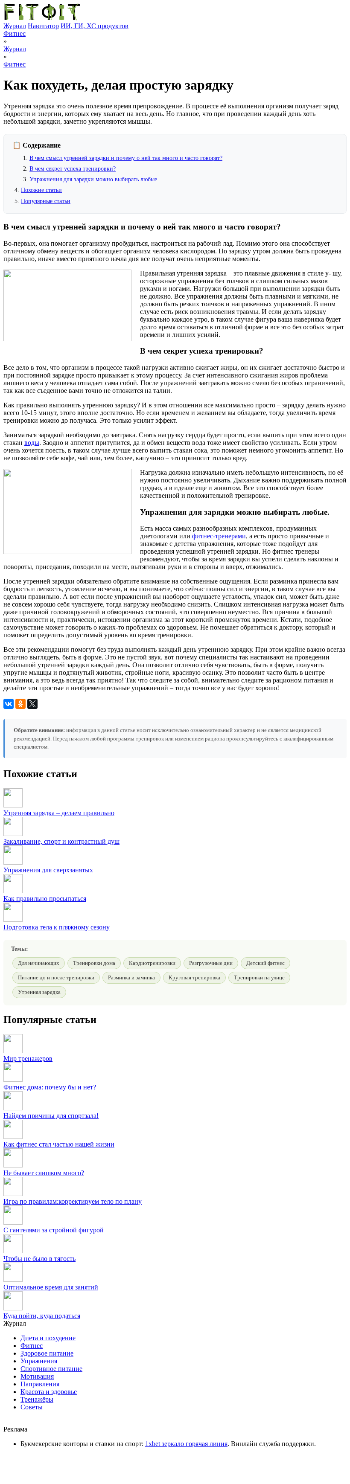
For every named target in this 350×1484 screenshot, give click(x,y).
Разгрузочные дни (211, 963)
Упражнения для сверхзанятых (48, 870)
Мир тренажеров (27, 1058)
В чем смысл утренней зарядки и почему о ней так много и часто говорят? (125, 158)
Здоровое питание (46, 1353)
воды (31, 442)
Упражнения (38, 1361)
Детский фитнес (265, 963)
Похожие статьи (41, 190)
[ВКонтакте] (8, 704)
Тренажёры (36, 1399)
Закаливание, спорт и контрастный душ (61, 841)
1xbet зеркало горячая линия (186, 1443)
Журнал (14, 25)
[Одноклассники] (20, 704)
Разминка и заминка (131, 977)
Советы (31, 1407)
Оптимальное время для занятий (50, 1287)
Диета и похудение (48, 1338)
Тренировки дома (94, 963)
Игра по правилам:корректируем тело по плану (72, 1201)
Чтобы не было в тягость (39, 1258)
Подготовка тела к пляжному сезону (56, 927)
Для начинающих (38, 963)
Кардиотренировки (152, 963)
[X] (32, 704)
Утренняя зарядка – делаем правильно (58, 812)
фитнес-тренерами (219, 536)
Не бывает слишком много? (43, 1172)
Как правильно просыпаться (44, 898)
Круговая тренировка (194, 977)
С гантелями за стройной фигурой (53, 1230)
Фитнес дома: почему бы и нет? (49, 1087)
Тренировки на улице (259, 977)
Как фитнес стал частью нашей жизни (58, 1144)
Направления (39, 1384)
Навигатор (43, 25)
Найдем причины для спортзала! (51, 1115)
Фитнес (14, 33)
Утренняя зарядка (39, 992)
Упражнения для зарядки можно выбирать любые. (94, 179)
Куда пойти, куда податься (41, 1315)
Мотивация (37, 1376)
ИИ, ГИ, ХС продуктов (94, 25)
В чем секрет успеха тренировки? (72, 169)
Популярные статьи (45, 201)
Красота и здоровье (48, 1391)
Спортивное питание (51, 1368)
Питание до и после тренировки (56, 977)
